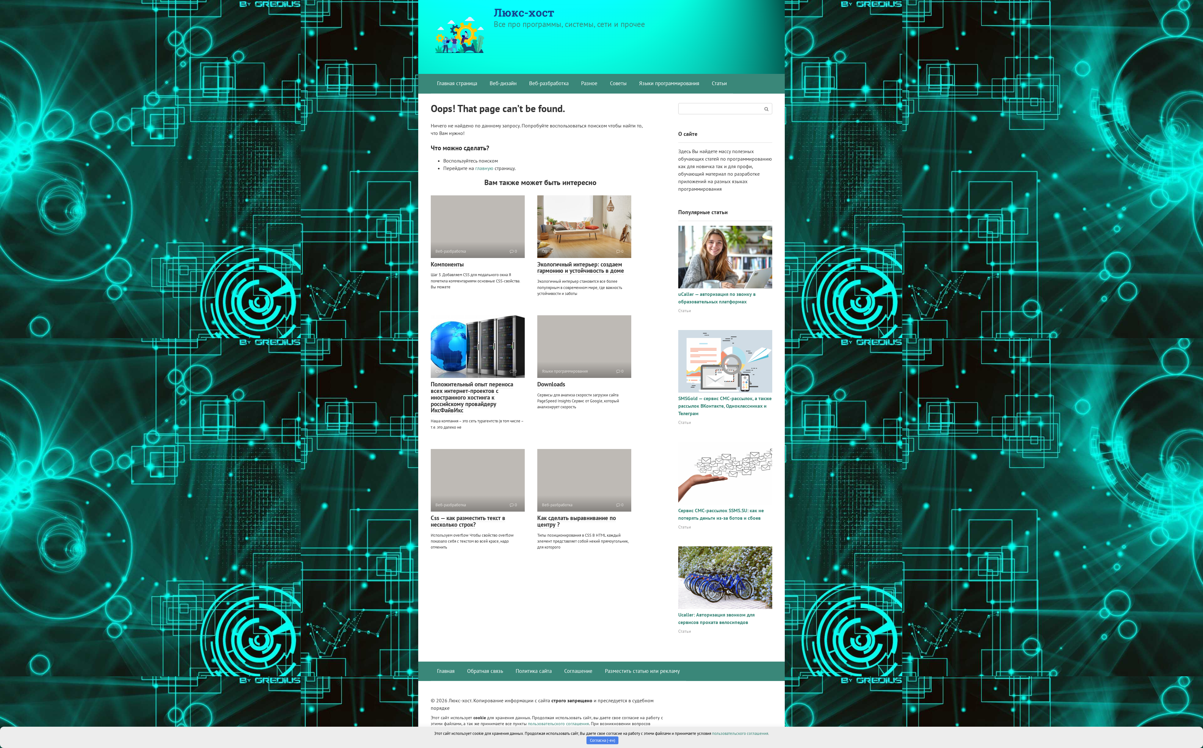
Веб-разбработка (549, 83)
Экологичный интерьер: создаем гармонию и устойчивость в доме (580, 268)
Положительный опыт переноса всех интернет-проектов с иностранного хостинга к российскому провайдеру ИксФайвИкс (472, 397)
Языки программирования (669, 83)
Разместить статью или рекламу (642, 671)
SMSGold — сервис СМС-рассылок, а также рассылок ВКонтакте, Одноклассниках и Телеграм (725, 405)
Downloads (551, 384)
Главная (446, 671)
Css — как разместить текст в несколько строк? (468, 521)
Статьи (719, 83)
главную (484, 168)
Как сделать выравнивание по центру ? (576, 521)
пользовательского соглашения (558, 723)
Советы (618, 83)
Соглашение (578, 671)
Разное (589, 83)
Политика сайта (534, 671)
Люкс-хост (524, 12)
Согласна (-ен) (602, 740)
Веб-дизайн (503, 83)
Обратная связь (485, 671)
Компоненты (447, 264)
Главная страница (457, 83)
